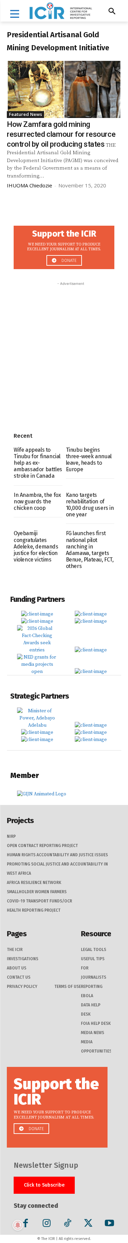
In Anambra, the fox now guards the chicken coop (37, 501)
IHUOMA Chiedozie (29, 185)
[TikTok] (67, 1224)
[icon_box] (64, 245)
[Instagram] (46, 1224)
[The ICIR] (60, 11)
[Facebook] (25, 1224)
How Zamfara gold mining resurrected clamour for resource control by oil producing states (61, 134)
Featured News (25, 114)
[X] (88, 1224)
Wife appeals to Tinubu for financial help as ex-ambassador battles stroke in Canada (38, 463)
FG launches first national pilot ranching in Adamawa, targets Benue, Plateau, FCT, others (90, 549)
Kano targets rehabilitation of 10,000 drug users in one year (90, 505)
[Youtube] (109, 1224)
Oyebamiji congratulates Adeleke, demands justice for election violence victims (36, 546)
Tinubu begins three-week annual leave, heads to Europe (89, 460)
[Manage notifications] (17, 1225)
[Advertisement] (64, 351)
